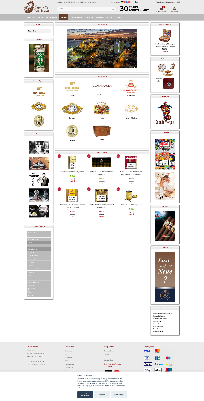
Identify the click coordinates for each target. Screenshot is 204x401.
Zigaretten (89, 17)
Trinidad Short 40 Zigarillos (131, 205)
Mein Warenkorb (161, 11)
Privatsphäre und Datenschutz (162, 313)
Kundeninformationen (160, 319)
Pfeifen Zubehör (51, 17)
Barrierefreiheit (158, 331)
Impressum (68, 351)
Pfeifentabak (30, 17)
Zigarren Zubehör (76, 17)
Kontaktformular (158, 324)
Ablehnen (102, 394)
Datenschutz (68, 357)
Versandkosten (160, 2)
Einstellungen (118, 394)
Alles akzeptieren (85, 394)
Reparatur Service (109, 351)
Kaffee (109, 17)
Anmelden (174, 11)
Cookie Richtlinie (159, 316)
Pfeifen (40, 17)
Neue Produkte (164, 24)
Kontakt (67, 371)
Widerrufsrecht (69, 361)
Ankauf (106, 354)
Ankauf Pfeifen (158, 326)
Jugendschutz (157, 329)
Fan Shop (118, 17)
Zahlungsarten (170, 2)
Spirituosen (100, 17)
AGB (178, 2)
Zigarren (63, 17)
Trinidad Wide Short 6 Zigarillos (72, 172)
